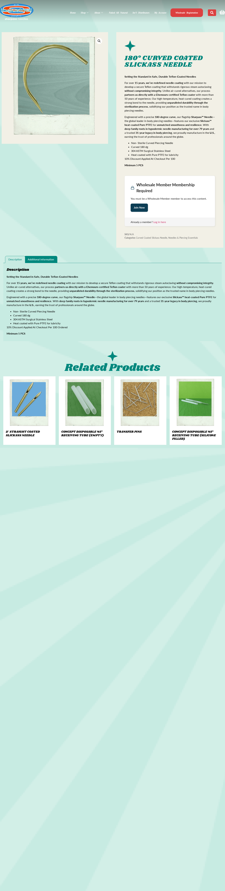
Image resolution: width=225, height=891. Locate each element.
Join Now (139, 207)
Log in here (159, 221)
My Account (160, 13)
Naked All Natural (118, 13)
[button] (99, 41)
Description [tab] (15, 259)
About (97, 13)
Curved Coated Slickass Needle (151, 237)
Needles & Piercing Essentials (183, 237)
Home (73, 13)
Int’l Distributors (141, 13)
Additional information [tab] (41, 259)
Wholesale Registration (186, 13)
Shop (83, 13)
